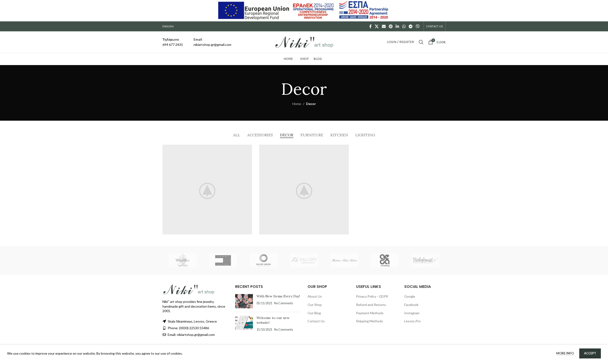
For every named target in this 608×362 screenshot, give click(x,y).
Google (409, 296)
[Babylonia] (425, 260)
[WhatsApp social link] (404, 26)
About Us (315, 296)
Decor (311, 104)
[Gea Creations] (385, 260)
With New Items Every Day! (278, 296)
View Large (246, 150)
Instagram (411, 313)
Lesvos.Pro (412, 321)
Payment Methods (370, 313)
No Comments (283, 303)
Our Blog (314, 313)
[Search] (421, 42)
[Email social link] (383, 26)
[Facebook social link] (370, 26)
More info (565, 353)
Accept (590, 353)
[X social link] (376, 26)
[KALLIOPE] (304, 260)
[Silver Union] (263, 260)
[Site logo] (304, 42)
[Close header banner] (602, 10)
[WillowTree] (182, 260)
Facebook (411, 305)
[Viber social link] (417, 26)
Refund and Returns (371, 305)
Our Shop (315, 305)
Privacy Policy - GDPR (372, 296)
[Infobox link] (172, 42)
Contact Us (316, 321)
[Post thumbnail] (244, 301)
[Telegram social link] (410, 26)
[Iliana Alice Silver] (344, 260)
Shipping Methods (369, 321)
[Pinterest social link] (390, 26)
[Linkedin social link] (397, 26)
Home (296, 104)
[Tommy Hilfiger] (223, 260)
